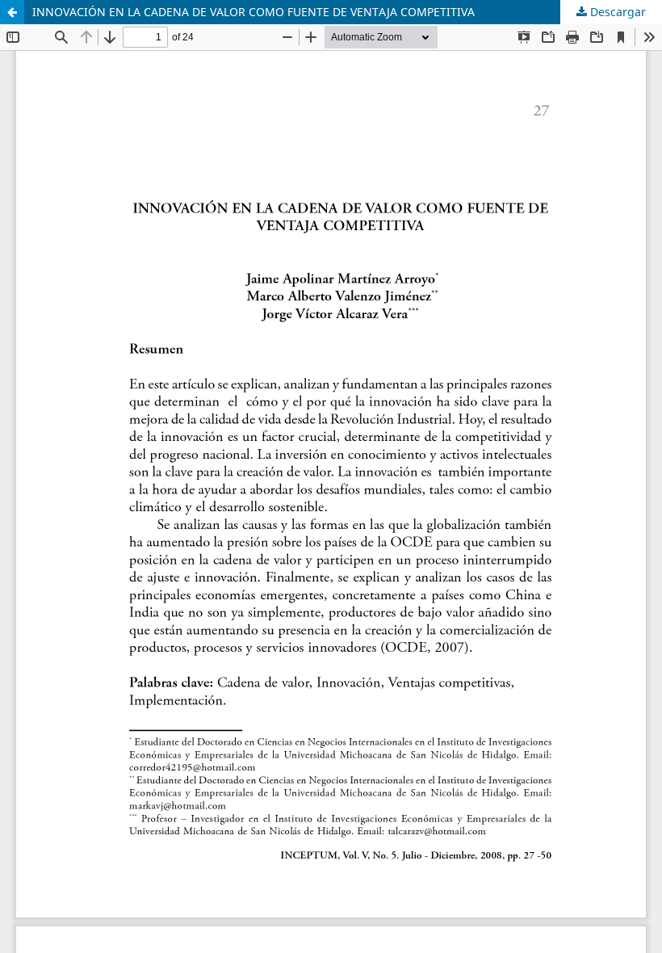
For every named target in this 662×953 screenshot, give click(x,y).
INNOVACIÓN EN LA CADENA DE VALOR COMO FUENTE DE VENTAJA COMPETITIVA (253, 11)
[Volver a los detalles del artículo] (12, 12)
